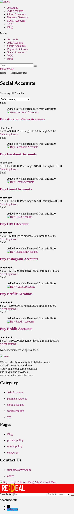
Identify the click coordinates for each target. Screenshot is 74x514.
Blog (10, 27)
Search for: (6, 494)
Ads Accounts (15, 10)
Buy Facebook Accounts (18, 154)
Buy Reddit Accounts (16, 329)
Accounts (12, 7)
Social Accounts (16, 20)
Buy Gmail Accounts (16, 189)
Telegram (12, 509)
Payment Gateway (17, 17)
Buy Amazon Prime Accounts (22, 119)
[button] (37, 33)
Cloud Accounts (16, 14)
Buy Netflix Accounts (16, 294)
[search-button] (35, 66)
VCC (10, 23)
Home (3, 72)
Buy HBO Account (14, 224)
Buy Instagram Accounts (19, 259)
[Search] (72, 495)
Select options (9, 134)
